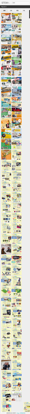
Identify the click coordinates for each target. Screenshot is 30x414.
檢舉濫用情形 (22, 413)
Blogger (18, 413)
